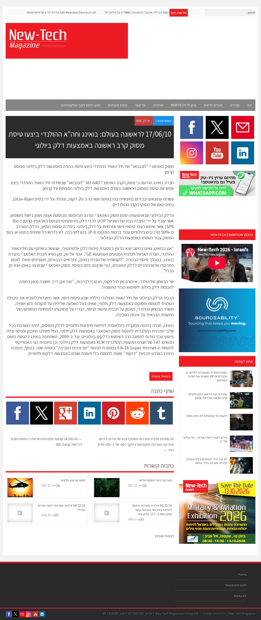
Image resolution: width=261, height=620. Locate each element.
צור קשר (140, 105)
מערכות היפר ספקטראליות (155, 480)
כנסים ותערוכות (117, 105)
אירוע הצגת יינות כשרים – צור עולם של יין (205, 439)
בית (249, 105)
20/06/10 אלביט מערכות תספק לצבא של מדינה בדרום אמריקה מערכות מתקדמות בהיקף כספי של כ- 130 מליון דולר (136, 444)
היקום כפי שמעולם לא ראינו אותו (207, 416)
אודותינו (158, 105)
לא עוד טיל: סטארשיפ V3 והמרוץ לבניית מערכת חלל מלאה (206, 461)
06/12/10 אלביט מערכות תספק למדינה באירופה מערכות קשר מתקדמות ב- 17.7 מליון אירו (152, 509)
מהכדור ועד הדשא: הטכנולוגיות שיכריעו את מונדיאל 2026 (207, 396)
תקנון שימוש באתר (235, 585)
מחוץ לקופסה (243, 361)
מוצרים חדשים (213, 105)
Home (242, 574)
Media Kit (240, 596)
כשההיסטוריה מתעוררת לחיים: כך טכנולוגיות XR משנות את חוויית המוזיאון (206, 376)
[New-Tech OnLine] (37, 46)
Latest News (163, 121)
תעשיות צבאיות (161, 376)
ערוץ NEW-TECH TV (183, 105)
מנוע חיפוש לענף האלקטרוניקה (80, 105)
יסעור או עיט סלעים (73, 480)
